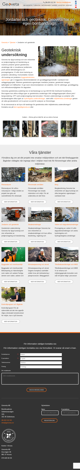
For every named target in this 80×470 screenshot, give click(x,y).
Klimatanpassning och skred (38, 264)
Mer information (10, 202)
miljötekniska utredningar (63, 98)
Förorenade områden (35, 185)
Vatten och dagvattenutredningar (66, 224)
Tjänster (36, 5)
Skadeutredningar (34, 224)
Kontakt (69, 5)
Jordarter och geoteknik (10, 224)
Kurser (54, 5)
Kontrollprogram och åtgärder (12, 304)
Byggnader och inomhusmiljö (11, 264)
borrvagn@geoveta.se (22, 107)
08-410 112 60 (6, 420)
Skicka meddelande (63, 2)
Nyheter (61, 5)
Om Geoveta (27, 5)
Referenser (46, 5)
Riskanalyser (6, 185)
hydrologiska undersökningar (34, 98)
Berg (56, 185)
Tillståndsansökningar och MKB (66, 264)
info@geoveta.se (7, 423)
